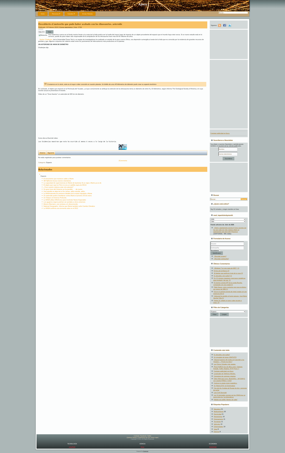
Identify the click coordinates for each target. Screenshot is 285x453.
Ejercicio (216, 431)
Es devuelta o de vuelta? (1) (223, 276)
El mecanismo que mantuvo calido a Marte (59, 179)
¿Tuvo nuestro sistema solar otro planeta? (58, 187)
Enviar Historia (87, 14)
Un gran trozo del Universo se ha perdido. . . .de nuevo (63, 189)
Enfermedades (218, 426)
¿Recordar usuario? (220, 256)
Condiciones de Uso (144, 437)
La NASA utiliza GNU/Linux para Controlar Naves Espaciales (65, 200)
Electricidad (217, 414)
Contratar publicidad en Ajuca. (220, 133)
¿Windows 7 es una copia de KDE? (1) (226, 268)
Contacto (136, 436)
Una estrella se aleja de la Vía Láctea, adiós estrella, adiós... (65, 191)
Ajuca (142, 3)
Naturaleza (217, 409)
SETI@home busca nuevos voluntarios (57, 181)
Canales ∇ (71, 14)
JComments (123, 160)
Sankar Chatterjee (46, 39)
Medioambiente (219, 411)
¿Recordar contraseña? (221, 259)
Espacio (49, 162)
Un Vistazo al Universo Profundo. (55, 198)
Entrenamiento (218, 419)
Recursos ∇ (56, 14)
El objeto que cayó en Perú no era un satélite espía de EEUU (65, 185)
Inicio (43, 14)
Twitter (149, 436)
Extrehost (145, 451)
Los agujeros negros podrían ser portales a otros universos (64, 202)
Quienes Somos (132, 437)
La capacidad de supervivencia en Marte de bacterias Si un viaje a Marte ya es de (72, 183)
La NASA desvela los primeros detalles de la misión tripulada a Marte (68, 193)
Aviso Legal (154, 437)
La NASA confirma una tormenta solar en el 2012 (61, 208)
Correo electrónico (66, 27)
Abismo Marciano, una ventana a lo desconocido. (60, 204)
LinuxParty (72, 447)
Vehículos (217, 424)
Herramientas (218, 416)
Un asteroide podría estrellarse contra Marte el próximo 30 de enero (68, 195)
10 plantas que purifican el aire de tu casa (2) (228, 273)
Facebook (143, 436)
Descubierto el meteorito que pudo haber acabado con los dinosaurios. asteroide (80, 24)
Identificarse (217, 253)
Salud (215, 429)
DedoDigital (213, 447)
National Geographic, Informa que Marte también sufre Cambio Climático (69, 206)
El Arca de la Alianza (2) (221, 271)
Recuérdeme (215, 250)
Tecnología (217, 421)
